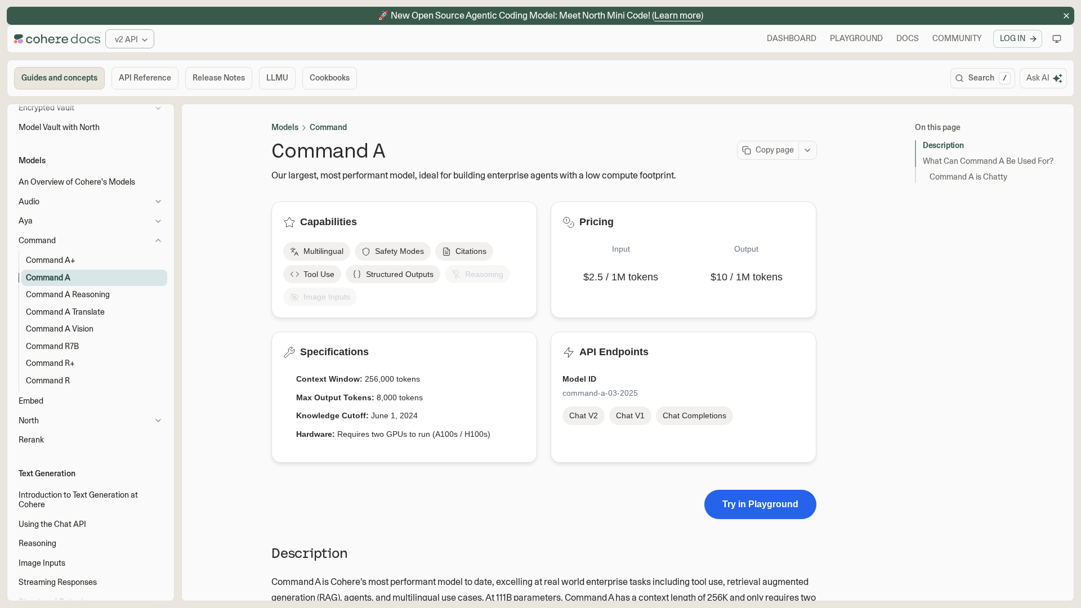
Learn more (677, 15)
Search (987, 77)
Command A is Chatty (968, 176)
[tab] (59, 78)
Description (943, 145)
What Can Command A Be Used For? (988, 161)
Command (328, 127)
